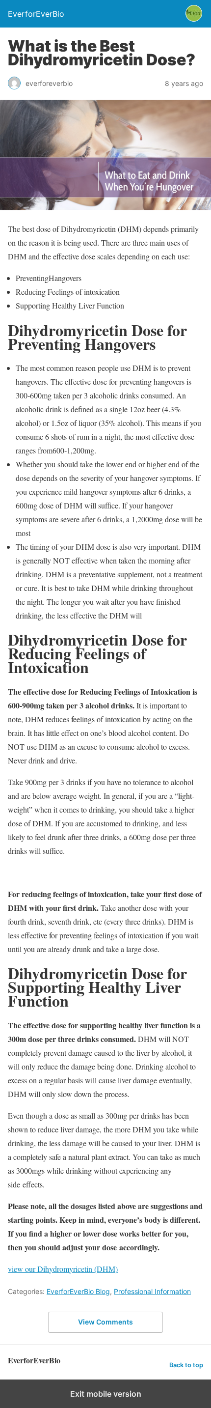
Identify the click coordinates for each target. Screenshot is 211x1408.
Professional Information (152, 1291)
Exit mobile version (105, 1394)
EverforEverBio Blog (78, 1291)
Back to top (186, 1365)
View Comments (105, 1322)
